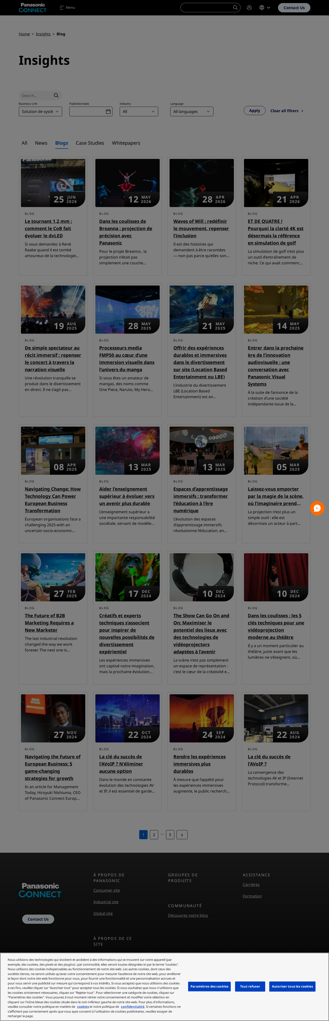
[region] (164, 987)
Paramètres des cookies (209, 986)
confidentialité (133, 1006)
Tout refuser (250, 986)
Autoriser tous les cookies (292, 986)
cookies (83, 1006)
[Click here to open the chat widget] (317, 508)
